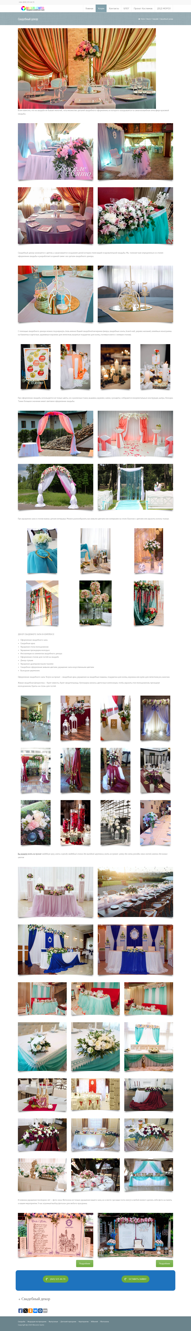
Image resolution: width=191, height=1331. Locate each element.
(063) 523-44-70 (57, 1279)
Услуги (101, 8)
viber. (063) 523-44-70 (26, 2)
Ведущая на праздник (37, 1321)
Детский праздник (68, 1321)
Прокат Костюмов (143, 8)
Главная (89, 8)
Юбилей (94, 1321)
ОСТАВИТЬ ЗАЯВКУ (137, 1279)
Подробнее (84, 1263)
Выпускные (53, 1321)
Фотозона (104, 1321)
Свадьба (21, 1321)
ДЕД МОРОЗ (164, 8)
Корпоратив (84, 1321)
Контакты (114, 8)
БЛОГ (126, 8)
